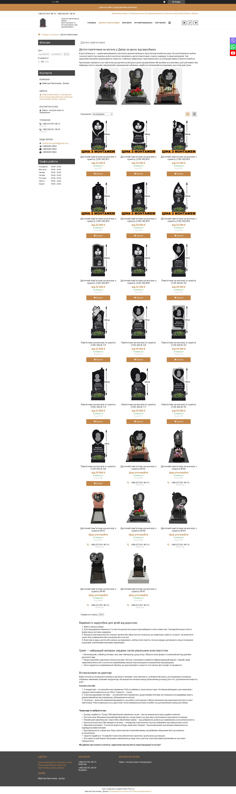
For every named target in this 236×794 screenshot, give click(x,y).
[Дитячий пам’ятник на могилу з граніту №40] (98, 568)
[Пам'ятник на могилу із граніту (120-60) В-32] (179, 322)
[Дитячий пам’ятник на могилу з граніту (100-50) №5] (138, 198)
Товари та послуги (50, 34)
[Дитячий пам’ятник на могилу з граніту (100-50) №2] (138, 136)
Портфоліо (160, 23)
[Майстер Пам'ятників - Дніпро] (48, 23)
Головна (91, 23)
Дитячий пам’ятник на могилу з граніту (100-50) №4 (98, 219)
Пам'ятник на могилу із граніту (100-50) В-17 (138, 405)
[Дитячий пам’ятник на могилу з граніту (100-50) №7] (98, 260)
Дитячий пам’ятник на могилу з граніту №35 (138, 467)
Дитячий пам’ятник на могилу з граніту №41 (138, 590)
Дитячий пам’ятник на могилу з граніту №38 (138, 529)
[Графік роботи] (184, 23)
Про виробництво (143, 23)
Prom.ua (131, 789)
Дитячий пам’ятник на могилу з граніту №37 (98, 529)
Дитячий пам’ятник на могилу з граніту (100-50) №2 (138, 157)
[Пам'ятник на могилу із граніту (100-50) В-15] (98, 322)
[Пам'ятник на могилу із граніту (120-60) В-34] (138, 322)
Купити (99, 174)
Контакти (127, 23)
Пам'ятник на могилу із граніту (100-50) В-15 (98, 343)
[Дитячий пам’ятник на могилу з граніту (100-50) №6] (179, 198)
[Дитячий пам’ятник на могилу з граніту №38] (138, 508)
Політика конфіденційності (140, 791)
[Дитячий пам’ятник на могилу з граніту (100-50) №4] (98, 198)
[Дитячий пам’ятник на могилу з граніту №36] (179, 446)
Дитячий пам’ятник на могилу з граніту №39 (179, 529)
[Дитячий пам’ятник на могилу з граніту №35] (138, 446)
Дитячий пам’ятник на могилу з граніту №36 (179, 467)
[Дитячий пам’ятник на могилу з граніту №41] (138, 568)
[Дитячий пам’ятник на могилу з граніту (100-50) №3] (179, 136)
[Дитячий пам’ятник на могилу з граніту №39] (179, 508)
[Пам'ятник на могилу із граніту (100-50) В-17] (138, 384)
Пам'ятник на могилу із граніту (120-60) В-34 (138, 343)
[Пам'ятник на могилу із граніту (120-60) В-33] (179, 384)
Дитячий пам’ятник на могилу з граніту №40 (98, 590)
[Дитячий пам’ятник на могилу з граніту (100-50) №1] (98, 136)
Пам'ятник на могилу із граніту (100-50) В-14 (98, 405)
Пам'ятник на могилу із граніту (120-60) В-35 (178, 281)
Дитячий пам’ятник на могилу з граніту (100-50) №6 (179, 219)
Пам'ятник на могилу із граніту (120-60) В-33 (178, 405)
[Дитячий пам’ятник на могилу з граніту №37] (98, 508)
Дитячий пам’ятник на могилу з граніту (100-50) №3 (179, 157)
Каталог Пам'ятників (109, 23)
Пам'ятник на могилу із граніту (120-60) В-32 (178, 343)
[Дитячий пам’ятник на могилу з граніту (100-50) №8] (138, 260)
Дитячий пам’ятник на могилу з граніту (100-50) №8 (138, 281)
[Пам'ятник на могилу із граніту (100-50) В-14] (98, 384)
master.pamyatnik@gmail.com (55, 143)
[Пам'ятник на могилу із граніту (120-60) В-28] (98, 446)
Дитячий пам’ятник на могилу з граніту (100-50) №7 (98, 281)
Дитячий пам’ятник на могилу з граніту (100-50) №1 (98, 157)
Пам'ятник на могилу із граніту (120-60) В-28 (98, 467)
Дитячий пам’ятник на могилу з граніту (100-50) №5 (138, 219)
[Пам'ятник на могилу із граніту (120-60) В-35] (179, 260)
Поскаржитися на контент (119, 791)
